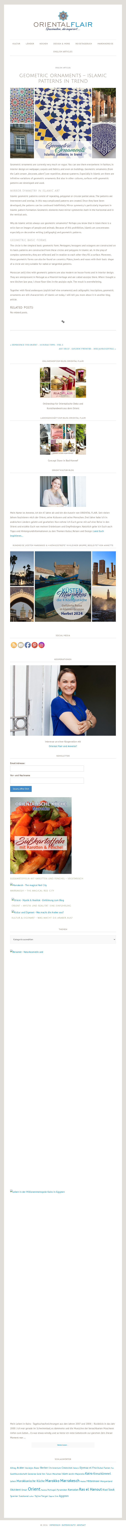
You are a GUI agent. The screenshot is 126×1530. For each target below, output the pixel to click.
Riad (105, 1489)
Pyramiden (62, 1489)
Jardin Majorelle (77, 1473)
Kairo (89, 1473)
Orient (34, 1489)
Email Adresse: (17, 763)
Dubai (100, 1467)
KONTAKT (81, 1525)
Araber (20, 1467)
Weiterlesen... (63, 1445)
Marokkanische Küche (31, 1481)
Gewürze (32, 1473)
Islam (65, 1473)
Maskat (83, 1481)
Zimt (56, 1496)
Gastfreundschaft (18, 1473)
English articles (63, 68)
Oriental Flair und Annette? (63, 746)
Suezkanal (24, 1496)
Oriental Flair (63, 21)
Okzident (15, 1489)
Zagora (51, 1496)
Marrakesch (70, 1480)
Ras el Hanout (90, 1489)
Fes (112, 1468)
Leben (13, 1481)
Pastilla (44, 1490)
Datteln (76, 1468)
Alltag (13, 1467)
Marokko (52, 1480)
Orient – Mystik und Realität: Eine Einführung (41, 906)
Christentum (55, 1467)
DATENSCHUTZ (68, 1525)
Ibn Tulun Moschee (51, 1473)
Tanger (44, 1496)
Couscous (67, 1467)
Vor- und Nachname (20, 775)
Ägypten (64, 1496)
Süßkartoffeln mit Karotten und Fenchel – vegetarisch (46, 879)
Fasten (107, 1467)
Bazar (36, 1467)
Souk (111, 1489)
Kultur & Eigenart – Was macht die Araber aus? (42, 918)
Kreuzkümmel (102, 1473)
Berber (44, 1467)
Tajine (38, 1496)
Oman (24, 1489)
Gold (39, 1473)
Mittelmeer (93, 1481)
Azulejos (29, 1467)
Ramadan (73, 1489)
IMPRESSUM (54, 1525)
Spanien (14, 1496)
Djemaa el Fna (88, 1467)
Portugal (51, 1489)
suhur (31, 1496)
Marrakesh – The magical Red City (32, 891)
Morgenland (106, 1481)
